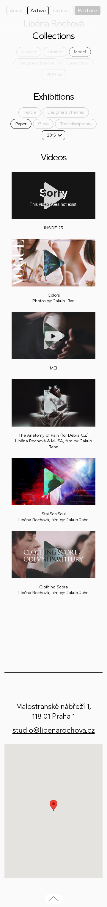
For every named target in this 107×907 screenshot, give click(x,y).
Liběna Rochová (53, 23)
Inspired (28, 51)
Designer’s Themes (36, 63)
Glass (43, 123)
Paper (20, 123)
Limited (55, 51)
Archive (38, 10)
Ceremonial (77, 63)
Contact (61, 10)
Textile (29, 112)
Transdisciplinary (76, 123)
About (16, 10)
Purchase (87, 10)
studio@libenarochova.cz (53, 730)
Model (80, 51)
